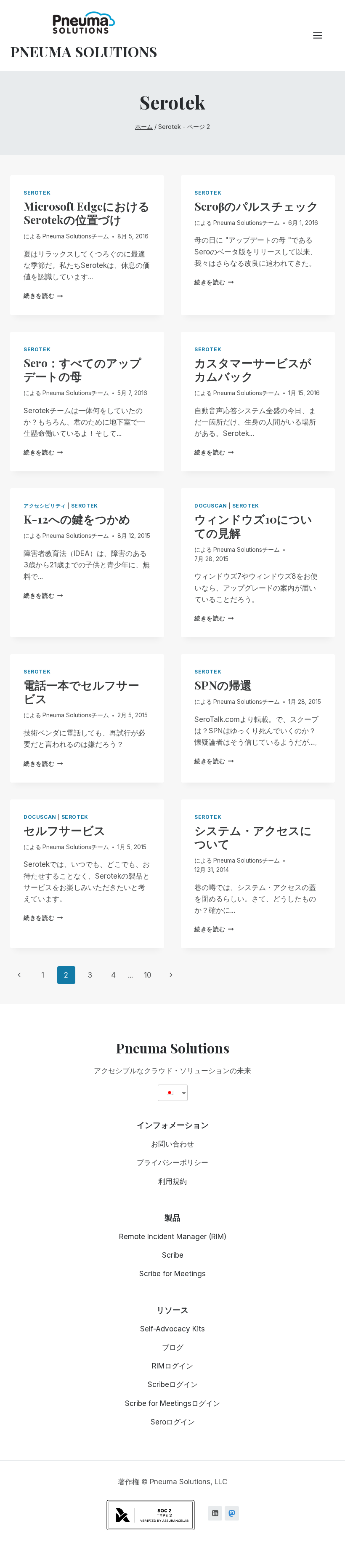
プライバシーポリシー (172, 1162)
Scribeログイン (173, 1384)
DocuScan (210, 505)
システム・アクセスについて (253, 837)
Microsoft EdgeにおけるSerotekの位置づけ (87, 212)
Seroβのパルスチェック (256, 206)
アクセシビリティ (45, 505)
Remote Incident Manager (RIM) (172, 1236)
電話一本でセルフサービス (81, 691)
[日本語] (169, 1092)
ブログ (172, 1347)
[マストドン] (232, 1513)
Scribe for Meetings (172, 1273)
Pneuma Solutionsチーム (75, 236)
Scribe (172, 1255)
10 (147, 975)
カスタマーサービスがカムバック (252, 369)
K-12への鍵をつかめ (77, 518)
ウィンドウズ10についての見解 (253, 525)
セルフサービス (65, 830)
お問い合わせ (172, 1144)
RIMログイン (172, 1366)
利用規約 (172, 1181)
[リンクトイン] (215, 1513)
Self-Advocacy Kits (172, 1329)
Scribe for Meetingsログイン (172, 1403)
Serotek (37, 193)
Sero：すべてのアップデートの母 (82, 369)
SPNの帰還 (223, 684)
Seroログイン (173, 1422)
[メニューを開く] (322, 35)
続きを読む (43, 295)
